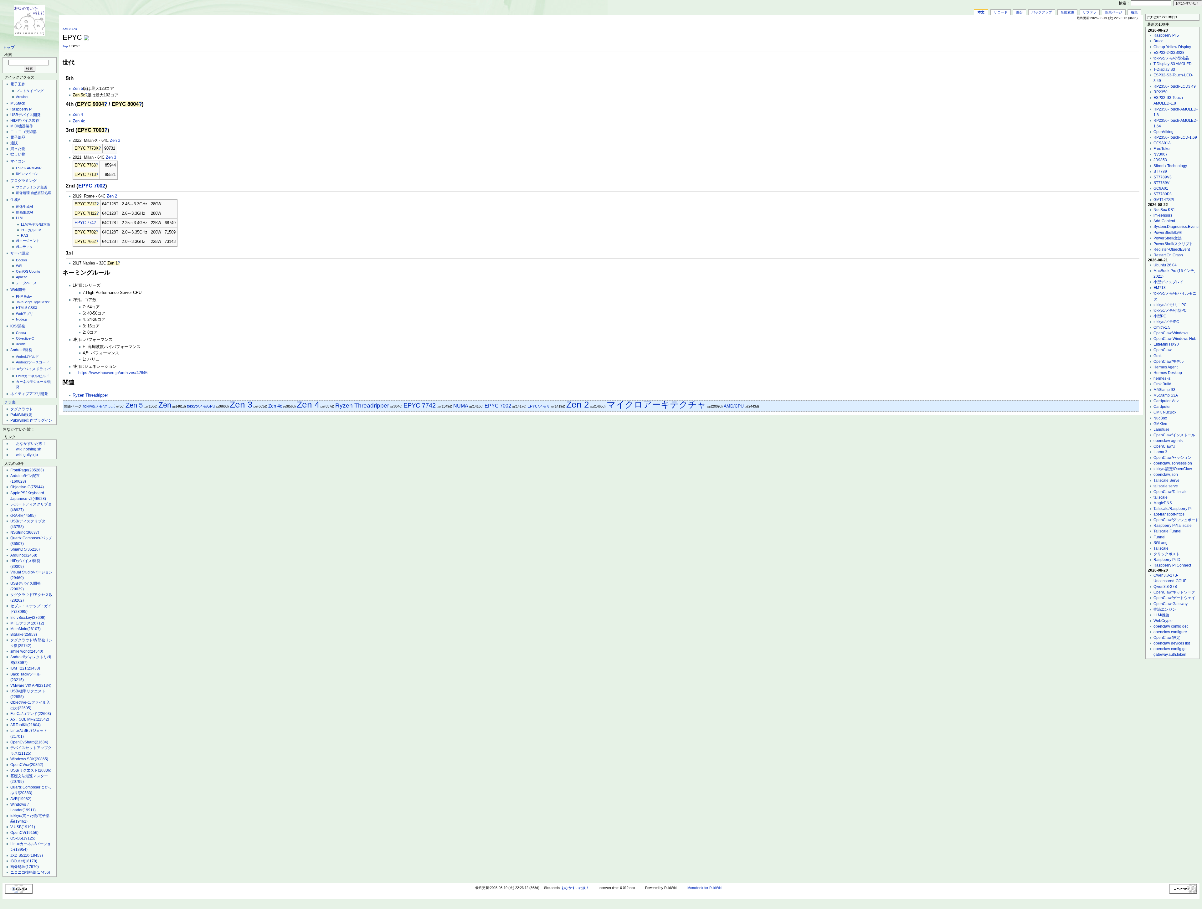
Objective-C (25, 338)
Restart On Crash (1168, 255)
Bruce (1158, 41)
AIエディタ (24, 247)
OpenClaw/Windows (1170, 333)
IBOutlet (23, 861)
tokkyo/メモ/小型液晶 (1171, 58)
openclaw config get (1170, 626)
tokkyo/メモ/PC (1166, 322)
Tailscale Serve (1166, 480)
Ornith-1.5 (1161, 327)
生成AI (15, 200)
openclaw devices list (1171, 643)
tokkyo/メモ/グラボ (99, 406)
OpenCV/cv (26, 765)
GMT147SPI (1163, 200)
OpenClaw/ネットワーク (1174, 592)
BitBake (23, 634)
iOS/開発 (17, 326)
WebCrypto (1163, 621)
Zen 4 (78, 114)
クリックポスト (1166, 554)
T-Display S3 (1164, 69)
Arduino (22, 97)
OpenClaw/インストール (1174, 435)
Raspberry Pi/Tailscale (1172, 525)
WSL (19, 266)
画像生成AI (24, 206)
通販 (14, 143)
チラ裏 (10, 402)
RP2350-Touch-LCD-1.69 (1175, 137)
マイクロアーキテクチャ (656, 404)
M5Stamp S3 (1164, 390)
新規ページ (1113, 12)
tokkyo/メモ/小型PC (1170, 310)
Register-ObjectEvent (1171, 249)
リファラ (1090, 12)
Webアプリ (24, 314)
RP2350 (1160, 92)
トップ (9, 47)
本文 (981, 12)
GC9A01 (1160, 188)
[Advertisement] (1066, 34)
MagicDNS (1162, 503)
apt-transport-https (1168, 514)
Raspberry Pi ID (1166, 559)
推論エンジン (1164, 609)
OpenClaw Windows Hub (1174, 338)
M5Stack (17, 103)
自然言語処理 (41, 193)
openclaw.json (1165, 474)
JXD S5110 (26, 855)
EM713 (1159, 287)
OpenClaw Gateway (1170, 604)
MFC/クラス (27, 623)
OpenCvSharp (29, 742)
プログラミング (23, 180)
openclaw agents (1168, 441)
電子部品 (17, 137)
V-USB (22, 827)
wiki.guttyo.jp (27, 455)
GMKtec (1160, 424)
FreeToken (1162, 148)
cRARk (23, 515)
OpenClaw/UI (1164, 446)
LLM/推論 (1161, 615)
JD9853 (1160, 160)
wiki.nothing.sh (28, 449)
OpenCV (24, 832)
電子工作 (17, 84)
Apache (22, 277)
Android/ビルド (27, 356)
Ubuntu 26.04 (1165, 265)
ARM (30, 168)
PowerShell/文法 (1167, 238)
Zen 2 (112, 196)
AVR (38, 168)
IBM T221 (25, 668)
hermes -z (1161, 378)
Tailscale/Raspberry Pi (1172, 508)
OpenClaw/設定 (1166, 637)
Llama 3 (1160, 452)
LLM (19, 218)
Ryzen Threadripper (90, 395)
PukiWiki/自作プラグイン (31, 420)
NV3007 (1160, 154)
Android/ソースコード (32, 362)
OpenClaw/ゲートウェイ (1174, 598)
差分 (1019, 12)
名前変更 (1067, 12)
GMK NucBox (1164, 412)
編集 (1134, 12)
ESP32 (21, 168)
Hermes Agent (1165, 367)
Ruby (28, 296)
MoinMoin (25, 629)
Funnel (1159, 537)
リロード (1001, 12)
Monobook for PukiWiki (704, 888)
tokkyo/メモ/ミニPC (1170, 305)
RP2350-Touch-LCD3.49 (1174, 86)
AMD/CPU (70, 29)
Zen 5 (78, 88)
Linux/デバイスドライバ (30, 369)
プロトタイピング (30, 91)
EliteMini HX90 (1166, 344)
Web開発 (18, 289)
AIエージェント (28, 241)
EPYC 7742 (85, 223)
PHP (19, 296)
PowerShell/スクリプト (1173, 244)
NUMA (460, 405)
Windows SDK (29, 759)
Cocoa (21, 333)
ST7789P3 (1162, 194)
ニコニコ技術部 (23, 132)
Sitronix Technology (1170, 166)
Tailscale (1161, 548)
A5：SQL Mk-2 (29, 719)
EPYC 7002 (91, 186)
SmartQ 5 (25, 549)
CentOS (22, 271)
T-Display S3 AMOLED (1172, 64)
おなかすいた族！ (31, 443)
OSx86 (22, 838)
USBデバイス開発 (25, 115)
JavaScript (24, 302)
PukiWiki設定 (21, 415)
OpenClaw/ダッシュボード (1176, 520)
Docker (21, 260)
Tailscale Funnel (1167, 531)
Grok (1157, 356)
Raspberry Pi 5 (1166, 35)
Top (65, 46)
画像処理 (23, 193)
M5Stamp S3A (1165, 395)
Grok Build (1162, 384)
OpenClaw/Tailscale (1170, 492)
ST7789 (1160, 171)
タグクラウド (21, 409)
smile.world (26, 651)
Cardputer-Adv (1166, 401)
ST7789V (1161, 183)
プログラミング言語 (31, 187)
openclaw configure (1170, 632)
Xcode (21, 344)
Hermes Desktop (1167, 373)
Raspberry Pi (21, 109)
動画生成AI (24, 212)
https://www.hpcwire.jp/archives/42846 (112, 373)
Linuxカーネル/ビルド (32, 376)
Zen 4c (79, 121)
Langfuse (1161, 429)
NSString (24, 532)
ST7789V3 (1162, 177)
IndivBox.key (27, 617)
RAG (24, 235)
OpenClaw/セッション (1172, 457)
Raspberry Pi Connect (1172, 565)
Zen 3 (115, 140)
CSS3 (32, 308)
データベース (26, 283)
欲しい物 (17, 154)
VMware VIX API (30, 685)
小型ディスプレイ (1168, 282)
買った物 (17, 148)
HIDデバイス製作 (24, 120)
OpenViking (1163, 132)
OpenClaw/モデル (1168, 361)
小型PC (1159, 316)
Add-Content (1164, 221)
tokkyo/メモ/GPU (201, 406)
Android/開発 (21, 350)
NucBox (1160, 418)
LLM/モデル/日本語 (35, 224)
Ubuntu (34, 271)
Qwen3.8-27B (1165, 586)
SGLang (1160, 543)
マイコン (17, 161)
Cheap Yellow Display (1172, 47)
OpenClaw (1162, 350)
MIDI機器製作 (21, 126)
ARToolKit (25, 725)
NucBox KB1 (1164, 210)
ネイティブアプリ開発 (29, 394)
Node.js (22, 319)
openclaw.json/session (1172, 463)
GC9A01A (1162, 143)
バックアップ (1041, 12)
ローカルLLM (31, 230)
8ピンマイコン (27, 174)
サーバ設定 (19, 253)
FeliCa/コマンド (30, 713)
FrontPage (27, 470)
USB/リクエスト (30, 770)
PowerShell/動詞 (1167, 232)
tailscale (1160, 497)
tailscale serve (1165, 486)
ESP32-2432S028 (1168, 52)
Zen (164, 405)
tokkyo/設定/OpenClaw (1172, 469)
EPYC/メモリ (538, 406)
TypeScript (41, 302)
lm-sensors (1162, 215)
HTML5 (21, 308)
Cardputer (1162, 406)
